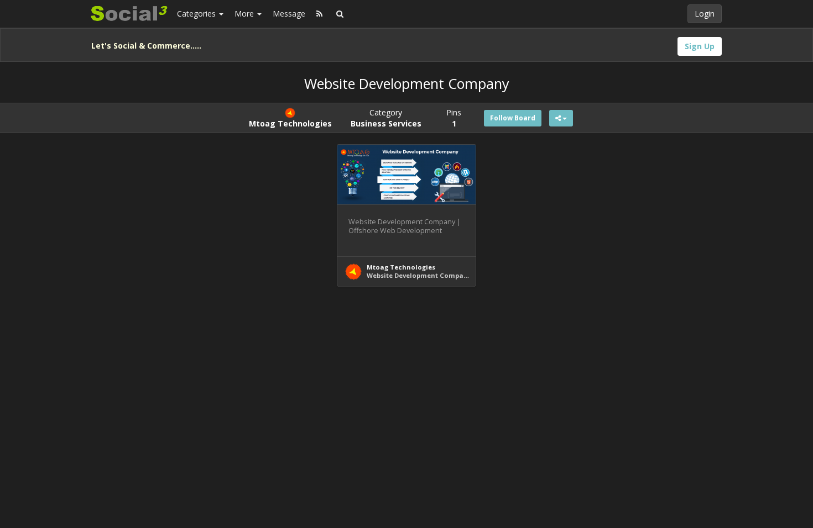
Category (386, 118)
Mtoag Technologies (401, 267)
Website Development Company (419, 275)
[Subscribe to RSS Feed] (319, 14)
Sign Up (700, 46)
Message (289, 13)
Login (705, 13)
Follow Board (512, 118)
